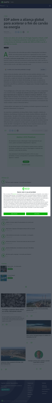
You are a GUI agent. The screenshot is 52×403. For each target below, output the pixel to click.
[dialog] (26, 201)
